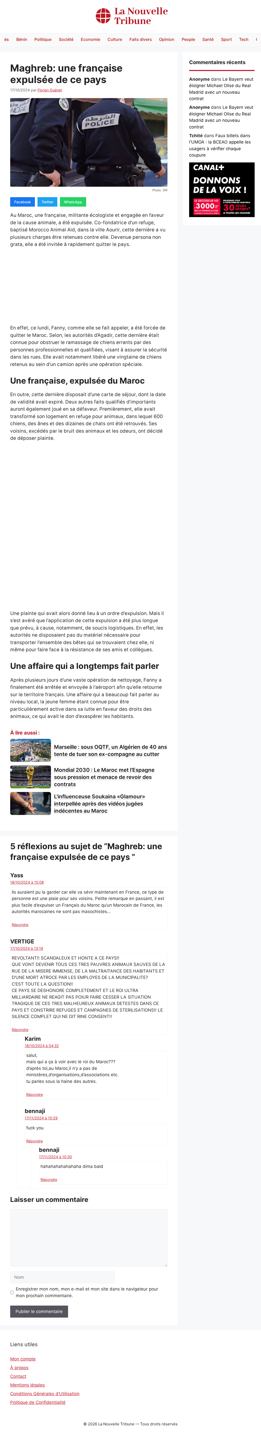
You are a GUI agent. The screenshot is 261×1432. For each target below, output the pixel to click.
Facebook (22, 202)
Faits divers (140, 39)
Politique (42, 39)
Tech (244, 39)
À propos (19, 1367)
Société (66, 39)
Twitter (47, 202)
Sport (226, 39)
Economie (90, 39)
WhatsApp (73, 202)
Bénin (21, 39)
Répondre (20, 924)
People (188, 39)
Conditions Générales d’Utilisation (45, 1393)
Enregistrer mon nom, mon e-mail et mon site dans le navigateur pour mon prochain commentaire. (87, 1292)
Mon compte (23, 1359)
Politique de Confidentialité (38, 1402)
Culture (115, 39)
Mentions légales (27, 1385)
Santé (208, 39)
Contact (18, 1376)
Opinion (166, 39)
